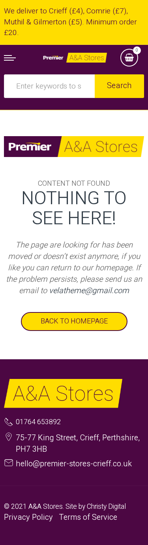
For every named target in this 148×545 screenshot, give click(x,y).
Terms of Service (88, 517)
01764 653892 (38, 422)
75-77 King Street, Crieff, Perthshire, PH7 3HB (78, 443)
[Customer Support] (74, 57)
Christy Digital (106, 507)
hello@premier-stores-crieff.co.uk (74, 463)
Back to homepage (74, 321)
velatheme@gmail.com (89, 290)
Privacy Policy (28, 517)
